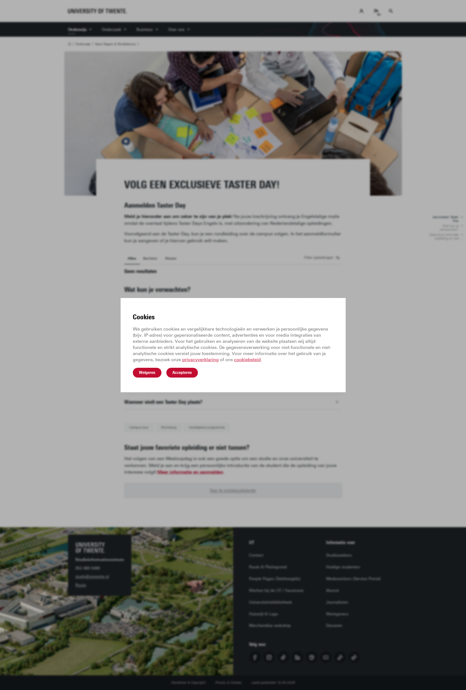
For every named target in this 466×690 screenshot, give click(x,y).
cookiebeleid (247, 359)
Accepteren (182, 372)
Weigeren (147, 372)
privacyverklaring (200, 359)
